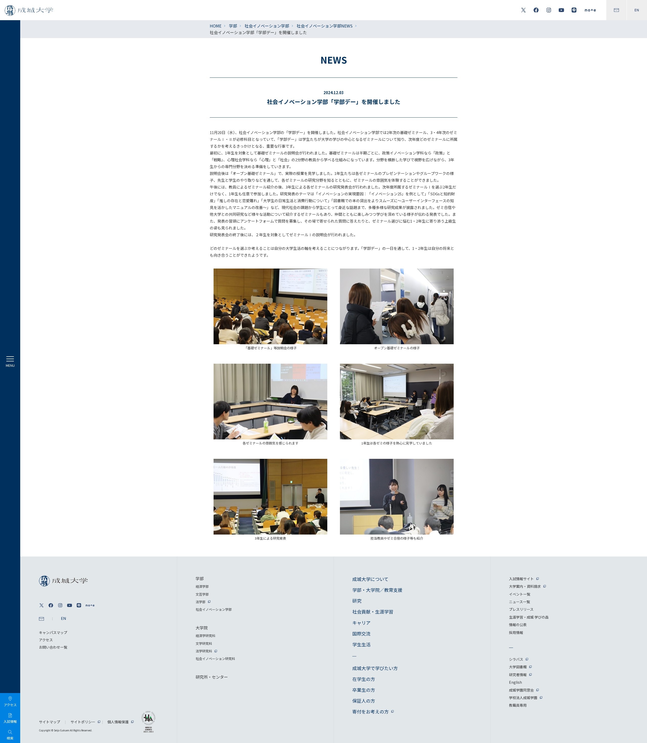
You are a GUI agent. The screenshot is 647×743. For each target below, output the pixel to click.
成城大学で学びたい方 (375, 668)
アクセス (46, 639)
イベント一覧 (519, 594)
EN (637, 10)
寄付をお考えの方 (370, 711)
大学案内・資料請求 (525, 586)
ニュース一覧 (519, 601)
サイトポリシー (83, 722)
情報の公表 (518, 624)
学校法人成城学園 (523, 697)
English (515, 682)
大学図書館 (518, 666)
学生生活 (361, 644)
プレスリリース (521, 609)
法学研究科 (204, 651)
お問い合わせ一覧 (53, 647)
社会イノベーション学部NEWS (325, 26)
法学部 (200, 601)
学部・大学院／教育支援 (377, 590)
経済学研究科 (205, 635)
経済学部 (202, 586)
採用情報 (516, 632)
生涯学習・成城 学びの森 (529, 617)
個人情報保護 (118, 722)
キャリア (361, 622)
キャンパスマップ (53, 632)
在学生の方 (363, 679)
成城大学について (370, 579)
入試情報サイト (521, 578)
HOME (215, 26)
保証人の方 (363, 700)
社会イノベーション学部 (267, 26)
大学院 (202, 628)
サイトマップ (49, 722)
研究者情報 (518, 674)
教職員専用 (518, 705)
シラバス (516, 659)
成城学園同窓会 (521, 690)
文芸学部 (202, 594)
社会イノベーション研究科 (215, 658)
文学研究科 (204, 643)
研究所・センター (212, 677)
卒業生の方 (363, 689)
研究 (356, 600)
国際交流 (361, 633)
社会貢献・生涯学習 (372, 611)
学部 (233, 26)
